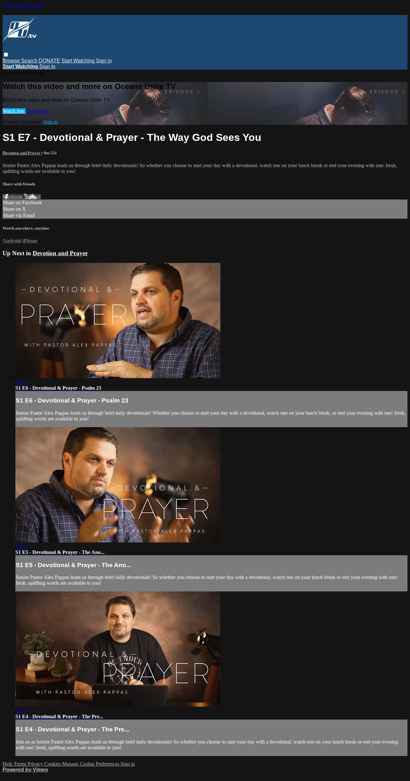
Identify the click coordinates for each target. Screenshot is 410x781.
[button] (6, 55)
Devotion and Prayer (22, 153)
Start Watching (79, 60)
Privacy (36, 764)
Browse (12, 60)
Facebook (13, 196)
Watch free (14, 111)
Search (30, 60)
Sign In (47, 66)
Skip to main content (23, 5)
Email (35, 196)
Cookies (53, 764)
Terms (21, 764)
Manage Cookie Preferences (91, 764)
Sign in (104, 60)
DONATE (49, 60)
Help (8, 764)
